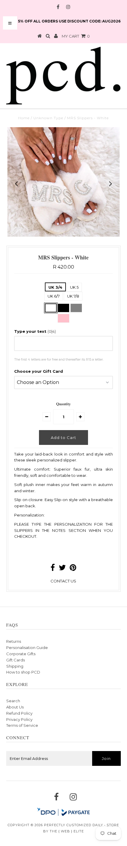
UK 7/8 (73, 296)
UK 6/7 (54, 296)
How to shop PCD (23, 672)
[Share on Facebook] (53, 568)
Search (13, 700)
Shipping (14, 666)
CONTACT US (63, 581)
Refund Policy (19, 713)
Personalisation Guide (27, 647)
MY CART (76, 36)
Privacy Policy (19, 719)
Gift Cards (15, 660)
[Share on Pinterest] (73, 568)
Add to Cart (63, 437)
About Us (15, 707)
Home (24, 118)
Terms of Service (22, 725)
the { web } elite (67, 831)
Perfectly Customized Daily (73, 825)
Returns (13, 641)
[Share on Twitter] (62, 568)
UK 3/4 (55, 287)
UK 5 (74, 287)
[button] (63, 331)
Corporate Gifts (20, 653)
